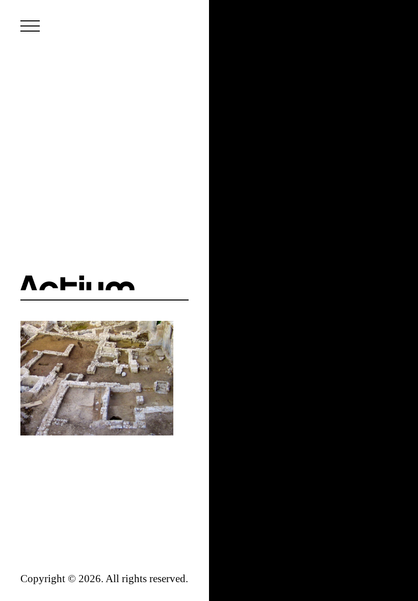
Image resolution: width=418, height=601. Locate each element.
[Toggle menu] (30, 26)
